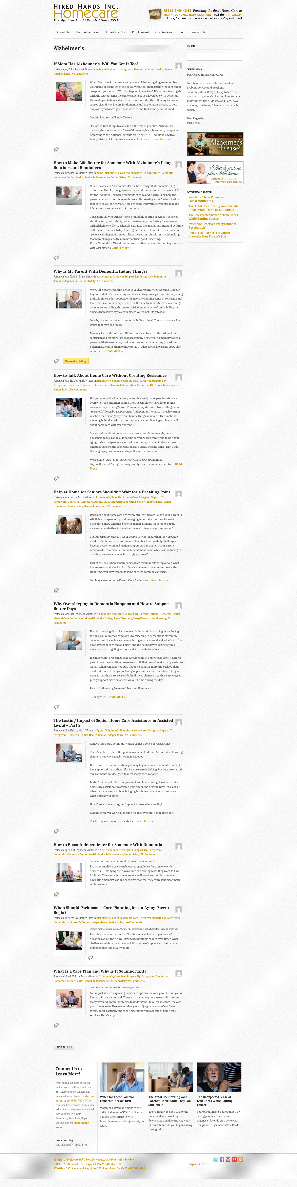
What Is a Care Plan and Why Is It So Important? (100, 971)
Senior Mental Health (83, 618)
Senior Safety (119, 177)
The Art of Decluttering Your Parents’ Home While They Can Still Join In (214, 208)
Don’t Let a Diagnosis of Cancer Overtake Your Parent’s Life (209, 234)
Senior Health (155, 69)
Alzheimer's (111, 69)
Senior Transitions (95, 506)
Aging (99, 69)
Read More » (161, 139)
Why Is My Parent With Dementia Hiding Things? (100, 271)
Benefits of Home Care (125, 380)
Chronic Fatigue (149, 613)
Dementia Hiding (75, 361)
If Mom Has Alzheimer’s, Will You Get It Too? (96, 63)
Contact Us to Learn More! (69, 1071)
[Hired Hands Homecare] (86, 21)
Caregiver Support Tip (133, 172)
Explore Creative (199, 1164)
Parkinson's (74, 922)
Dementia (140, 69)
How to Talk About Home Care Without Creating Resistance (110, 375)
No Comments (80, 73)
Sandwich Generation (123, 385)
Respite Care (101, 385)
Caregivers (126, 69)
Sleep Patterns (142, 618)
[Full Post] (142, 1090)
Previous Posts (64, 1046)
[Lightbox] (138, 1090)
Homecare (60, 177)
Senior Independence (97, 177)
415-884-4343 (126, 1159)
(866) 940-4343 (80, 1100)
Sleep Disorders (123, 618)
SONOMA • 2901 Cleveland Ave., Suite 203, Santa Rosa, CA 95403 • (92, 1168)
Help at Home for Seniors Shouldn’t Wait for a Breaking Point (112, 492)
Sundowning (159, 618)
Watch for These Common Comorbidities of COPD (206, 199)
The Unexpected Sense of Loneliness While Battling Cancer (213, 217)
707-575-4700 (137, 1168)
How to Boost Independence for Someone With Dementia (108, 844)
